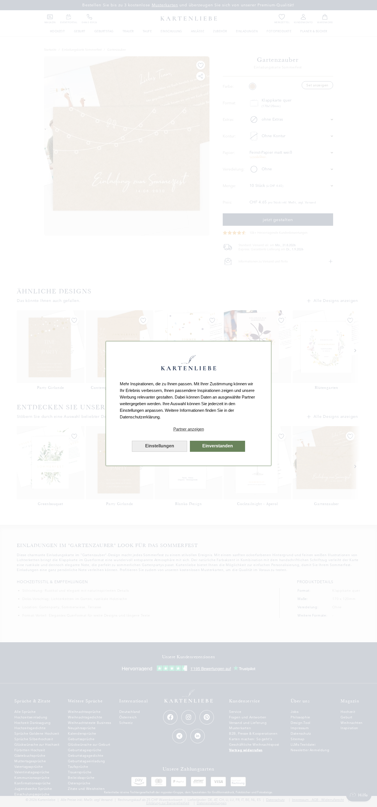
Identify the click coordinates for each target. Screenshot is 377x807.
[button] (188, 429)
